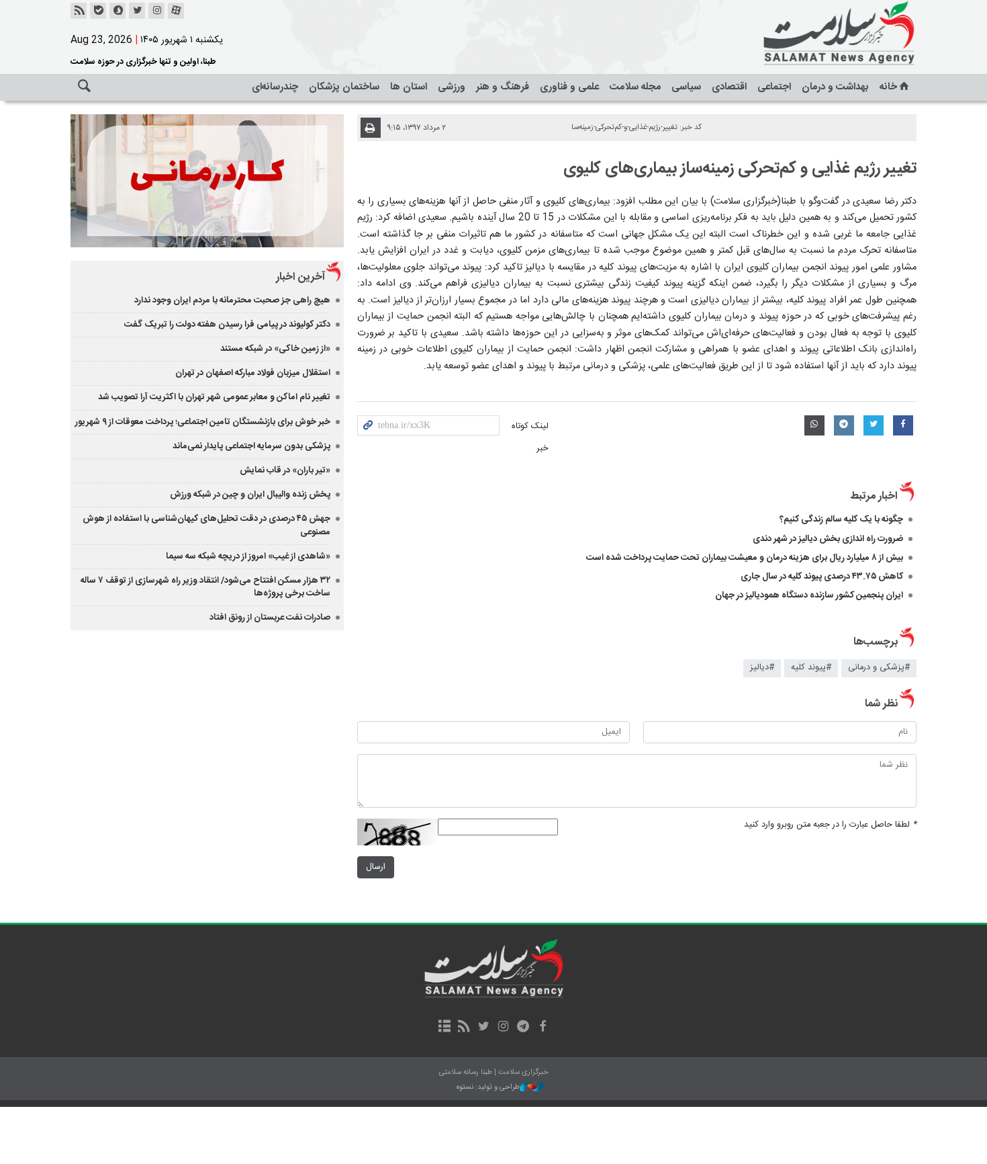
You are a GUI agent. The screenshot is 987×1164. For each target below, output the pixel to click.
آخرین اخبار (300, 277)
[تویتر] (137, 11)
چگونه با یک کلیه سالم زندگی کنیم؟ (841, 519)
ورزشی (451, 87)
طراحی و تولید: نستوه (488, 1087)
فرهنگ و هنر (502, 87)
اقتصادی (729, 87)
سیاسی (686, 87)
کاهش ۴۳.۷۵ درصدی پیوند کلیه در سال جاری (822, 576)
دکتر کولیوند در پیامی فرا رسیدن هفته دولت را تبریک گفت (227, 324)
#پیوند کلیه (811, 668)
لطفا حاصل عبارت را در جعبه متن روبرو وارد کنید (830, 825)
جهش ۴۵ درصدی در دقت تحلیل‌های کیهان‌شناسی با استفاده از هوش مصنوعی (206, 525)
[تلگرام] (522, 1027)
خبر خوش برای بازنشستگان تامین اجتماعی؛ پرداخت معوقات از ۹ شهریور (202, 422)
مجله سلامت (635, 87)
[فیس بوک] (542, 1027)
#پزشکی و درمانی (879, 668)
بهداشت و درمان (835, 87)
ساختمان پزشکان (344, 87)
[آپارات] (176, 11)
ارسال (375, 867)
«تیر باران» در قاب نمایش (285, 470)
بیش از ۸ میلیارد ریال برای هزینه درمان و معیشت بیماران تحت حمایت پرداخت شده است (744, 557)
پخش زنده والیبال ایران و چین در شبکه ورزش (250, 494)
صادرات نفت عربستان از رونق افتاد (269, 617)
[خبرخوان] (78, 11)
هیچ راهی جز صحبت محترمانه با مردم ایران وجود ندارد (232, 300)
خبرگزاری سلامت (809, 33)
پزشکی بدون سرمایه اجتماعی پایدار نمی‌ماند (251, 446)
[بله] (98, 11)
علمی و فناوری (569, 87)
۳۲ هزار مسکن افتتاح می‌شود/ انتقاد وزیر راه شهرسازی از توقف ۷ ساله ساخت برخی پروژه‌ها (205, 587)
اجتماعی (774, 87)
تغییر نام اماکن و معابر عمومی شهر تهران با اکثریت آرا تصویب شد (214, 397)
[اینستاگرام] (156, 11)
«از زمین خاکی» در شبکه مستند (275, 348)
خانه (888, 87)
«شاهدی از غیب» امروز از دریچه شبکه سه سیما (248, 556)
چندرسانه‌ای (275, 87)
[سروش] (117, 11)
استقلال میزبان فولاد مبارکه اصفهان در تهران (252, 373)
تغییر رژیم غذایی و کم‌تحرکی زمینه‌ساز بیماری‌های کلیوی (739, 168)
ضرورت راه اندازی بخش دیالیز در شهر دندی (828, 539)
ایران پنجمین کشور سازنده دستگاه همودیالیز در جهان (809, 595)
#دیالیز (762, 668)
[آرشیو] (444, 1027)
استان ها (408, 87)
